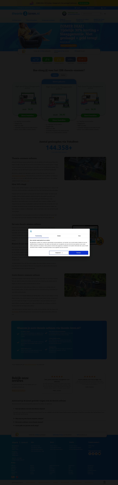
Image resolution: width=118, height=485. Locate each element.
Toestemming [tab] (38, 235)
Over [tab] (79, 235)
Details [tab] (59, 235)
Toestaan (78, 252)
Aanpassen (58, 252)
